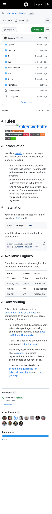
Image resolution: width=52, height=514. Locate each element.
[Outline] (48, 110)
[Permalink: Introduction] (3, 146)
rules (23, 13)
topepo (11, 38)
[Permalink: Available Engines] (3, 256)
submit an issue (30, 344)
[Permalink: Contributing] (3, 302)
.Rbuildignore (14, 90)
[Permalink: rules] (3, 121)
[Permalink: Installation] (3, 207)
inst (9, 62)
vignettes (12, 85)
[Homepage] (26, 4)
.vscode (11, 50)
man (10, 73)
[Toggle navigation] (4, 4)
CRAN (19, 218)
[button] (44, 225)
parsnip (18, 153)
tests (10, 79)
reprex (20, 353)
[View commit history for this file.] (45, 38)
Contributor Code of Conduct (20, 312)
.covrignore (13, 96)
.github (11, 44)
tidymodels (12, 13)
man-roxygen (14, 67)
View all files (26, 102)
